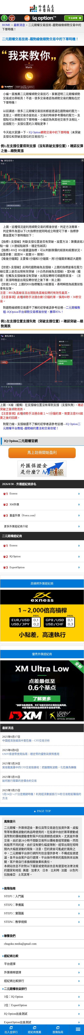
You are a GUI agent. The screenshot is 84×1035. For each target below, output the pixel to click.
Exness (13, 493)
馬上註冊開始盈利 (42, 453)
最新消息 (19, 25)
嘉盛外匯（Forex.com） (23, 515)
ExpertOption (17, 567)
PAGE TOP (44, 811)
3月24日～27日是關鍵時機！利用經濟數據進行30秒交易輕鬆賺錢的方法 (41, 796)
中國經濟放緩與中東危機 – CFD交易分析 (26, 740)
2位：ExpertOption (15, 1005)
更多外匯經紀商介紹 (16, 526)
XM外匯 (14, 504)
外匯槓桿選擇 (12, 972)
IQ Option (15, 556)
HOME (6, 25)
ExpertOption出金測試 (17, 1022)
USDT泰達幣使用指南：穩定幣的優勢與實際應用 (30, 753)
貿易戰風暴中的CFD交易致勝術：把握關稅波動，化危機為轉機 (39, 767)
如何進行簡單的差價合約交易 (19, 780)
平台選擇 (9, 963)
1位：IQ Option (13, 996)
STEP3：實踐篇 (14, 913)
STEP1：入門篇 (14, 896)
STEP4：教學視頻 (15, 921)
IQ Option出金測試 (15, 1013)
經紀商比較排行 (14, 980)
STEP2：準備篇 (14, 904)
